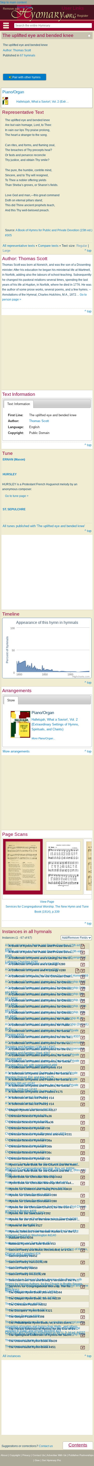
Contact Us (39, 1455)
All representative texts (19, 245)
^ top (88, 250)
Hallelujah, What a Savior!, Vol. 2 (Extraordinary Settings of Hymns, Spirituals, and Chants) (55, 724)
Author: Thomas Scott (17, 50)
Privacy (26, 1455)
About (4, 1455)
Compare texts (48, 245)
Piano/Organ (13, 92)
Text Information (18, 404)
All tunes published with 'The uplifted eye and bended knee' (44, 526)
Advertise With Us (56, 1455)
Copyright (15, 1455)
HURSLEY (10, 474)
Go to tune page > (16, 496)
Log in (67, 16)
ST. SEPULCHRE (14, 509)
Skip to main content (13, 2)
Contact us (46, 1446)
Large (6, 250)
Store (11, 700)
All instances (12, 1356)
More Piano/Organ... (43, 738)
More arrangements (16, 751)
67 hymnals (27, 55)
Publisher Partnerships (81, 1455)
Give (37, 1460)
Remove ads (11, 8)
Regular (81, 245)
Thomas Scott (39, 421)
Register (82, 16)
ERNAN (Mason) (14, 459)
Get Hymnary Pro (51, 1460)
